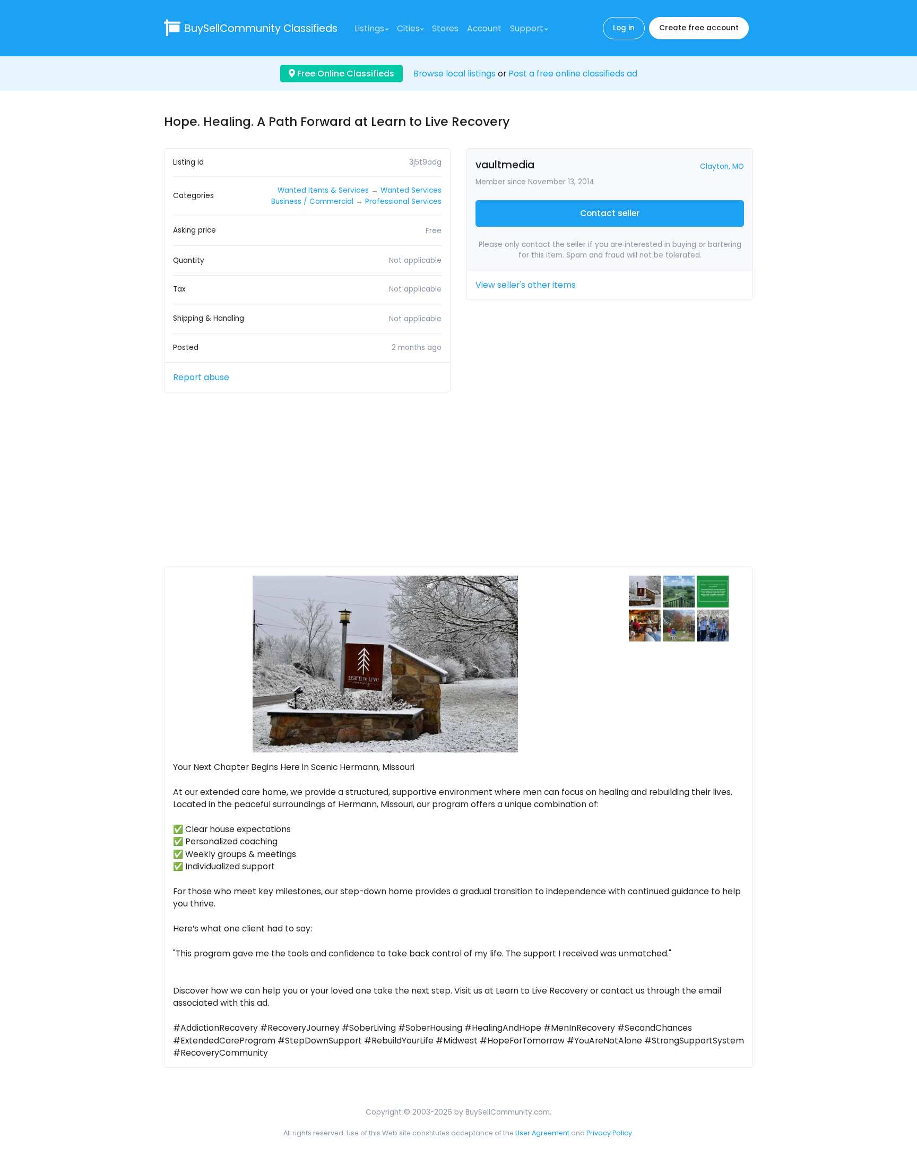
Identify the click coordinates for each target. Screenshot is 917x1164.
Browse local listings (454, 73)
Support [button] (526, 28)
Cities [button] (408, 28)
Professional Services (403, 201)
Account (484, 28)
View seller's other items (525, 284)
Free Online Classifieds (344, 73)
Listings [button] (369, 28)
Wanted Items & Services (323, 190)
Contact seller (609, 213)
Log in (624, 28)
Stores (445, 28)
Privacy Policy (609, 1132)
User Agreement (542, 1132)
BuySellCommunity (261, 28)
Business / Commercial (312, 201)
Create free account (699, 28)
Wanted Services (411, 190)
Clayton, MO (722, 166)
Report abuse (201, 377)
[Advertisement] (458, 483)
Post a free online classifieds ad (572, 73)
